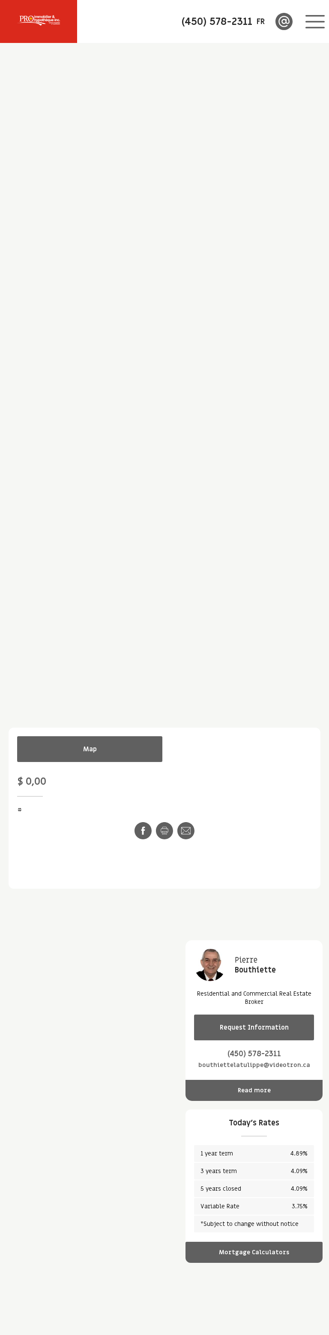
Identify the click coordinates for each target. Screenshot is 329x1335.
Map (90, 749)
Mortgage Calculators (254, 1252)
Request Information (254, 1027)
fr (261, 22)
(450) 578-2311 (254, 1054)
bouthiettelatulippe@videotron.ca (254, 1065)
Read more (254, 1090)
